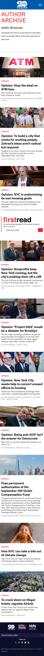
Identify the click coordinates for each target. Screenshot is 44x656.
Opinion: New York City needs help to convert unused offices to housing (21, 384)
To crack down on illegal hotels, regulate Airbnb (18, 601)
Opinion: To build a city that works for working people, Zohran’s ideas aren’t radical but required (21, 141)
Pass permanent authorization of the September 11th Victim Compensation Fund (16, 489)
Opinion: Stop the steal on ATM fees (19, 87)
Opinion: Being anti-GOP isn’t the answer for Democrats (22, 436)
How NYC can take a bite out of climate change (21, 553)
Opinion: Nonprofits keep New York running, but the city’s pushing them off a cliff (21, 273)
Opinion (5, 81)
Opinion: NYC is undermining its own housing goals (21, 196)
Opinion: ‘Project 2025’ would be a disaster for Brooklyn (22, 329)
